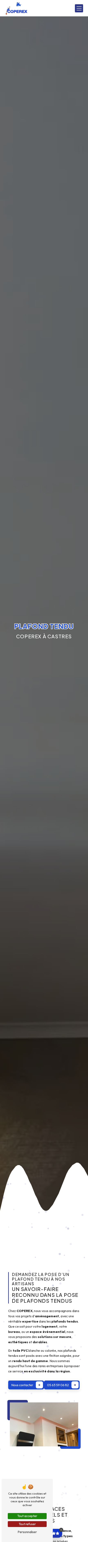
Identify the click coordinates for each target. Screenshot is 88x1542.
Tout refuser (27, 1524)
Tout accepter (27, 1516)
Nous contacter (22, 1385)
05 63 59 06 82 (58, 1385)
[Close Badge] (61, 1530)
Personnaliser (27, 1532)
